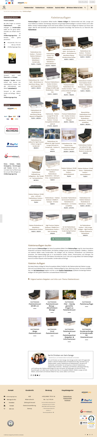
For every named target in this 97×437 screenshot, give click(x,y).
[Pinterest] (35, 375)
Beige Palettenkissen (35, 332)
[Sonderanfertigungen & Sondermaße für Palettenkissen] (86, 322)
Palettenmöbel (67, 398)
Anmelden (92, 2)
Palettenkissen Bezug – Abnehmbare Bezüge (52, 307)
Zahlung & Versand (29, 402)
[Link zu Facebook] (85, 435)
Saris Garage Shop (14, 11)
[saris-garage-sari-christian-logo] (4, 7)
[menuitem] (28, 7)
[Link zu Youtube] (87, 435)
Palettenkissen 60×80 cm (35, 305)
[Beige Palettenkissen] (34, 322)
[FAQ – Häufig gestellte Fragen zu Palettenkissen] (69, 294)
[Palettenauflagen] (86, 294)
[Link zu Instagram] (90, 435)
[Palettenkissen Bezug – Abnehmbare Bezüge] (52, 294)
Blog (21, 11)
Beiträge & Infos (11, 399)
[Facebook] (31, 375)
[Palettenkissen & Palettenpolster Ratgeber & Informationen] (69, 322)
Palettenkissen (32, 29)
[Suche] (85, 7)
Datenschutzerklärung (29, 405)
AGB (29, 396)
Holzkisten (67, 400)
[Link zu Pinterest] (92, 435)
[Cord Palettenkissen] (52, 322)
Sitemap (29, 408)
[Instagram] (33, 375)
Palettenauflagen (87, 304)
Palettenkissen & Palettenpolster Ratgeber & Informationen (69, 335)
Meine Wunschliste (83, 2)
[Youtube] (37, 375)
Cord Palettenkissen (52, 332)
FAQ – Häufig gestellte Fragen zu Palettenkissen (69, 307)
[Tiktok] (39, 375)
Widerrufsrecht (29, 399)
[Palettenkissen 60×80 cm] (34, 294)
